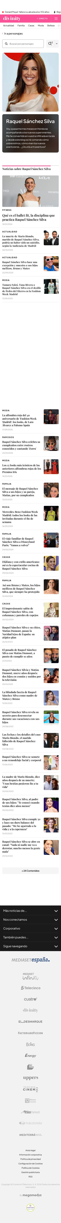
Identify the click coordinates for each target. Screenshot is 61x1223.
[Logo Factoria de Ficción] (30, 1033)
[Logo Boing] (30, 1044)
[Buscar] (50, 44)
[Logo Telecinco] (30, 988)
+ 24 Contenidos (30, 870)
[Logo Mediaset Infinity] (30, 977)
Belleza (50, 26)
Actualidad (8, 26)
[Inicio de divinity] (12, 19)
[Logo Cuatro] (30, 999)
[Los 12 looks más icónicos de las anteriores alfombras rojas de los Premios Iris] (51, 466)
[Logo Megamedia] (32, 1195)
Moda (41, 26)
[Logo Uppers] (30, 1078)
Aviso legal (30, 1150)
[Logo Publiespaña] (30, 1123)
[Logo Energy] (30, 1056)
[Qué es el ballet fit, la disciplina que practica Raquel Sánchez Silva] (30, 191)
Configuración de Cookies (30, 1163)
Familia (21, 26)
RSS (31, 1176)
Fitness (7, 210)
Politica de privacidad (30, 1159)
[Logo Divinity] (30, 1010)
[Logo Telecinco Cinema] (30, 1089)
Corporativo (11, 928)
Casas (31, 26)
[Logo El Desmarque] (30, 1022)
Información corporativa (30, 1154)
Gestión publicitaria (30, 1172)
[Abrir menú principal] (56, 18)
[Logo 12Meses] (30, 1101)
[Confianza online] (30, 1210)
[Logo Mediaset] (30, 961)
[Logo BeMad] (30, 1067)
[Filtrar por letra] (57, 44)
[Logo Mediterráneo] (30, 1134)
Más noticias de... (15, 910)
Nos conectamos (15, 919)
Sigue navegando (15, 946)
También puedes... (15, 937)
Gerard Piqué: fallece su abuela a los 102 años (27, 12)
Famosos (8, 437)
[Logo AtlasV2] (30, 1112)
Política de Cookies (31, 1168)
